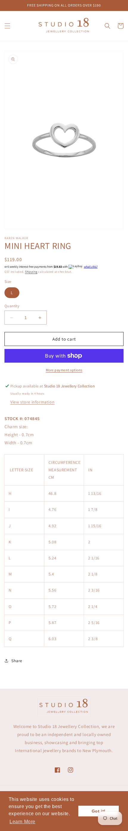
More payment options (64, 370)
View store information (32, 402)
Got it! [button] (99, 811)
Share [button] (16, 660)
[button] (7, 25)
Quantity (11, 305)
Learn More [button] (22, 821)
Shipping (31, 272)
